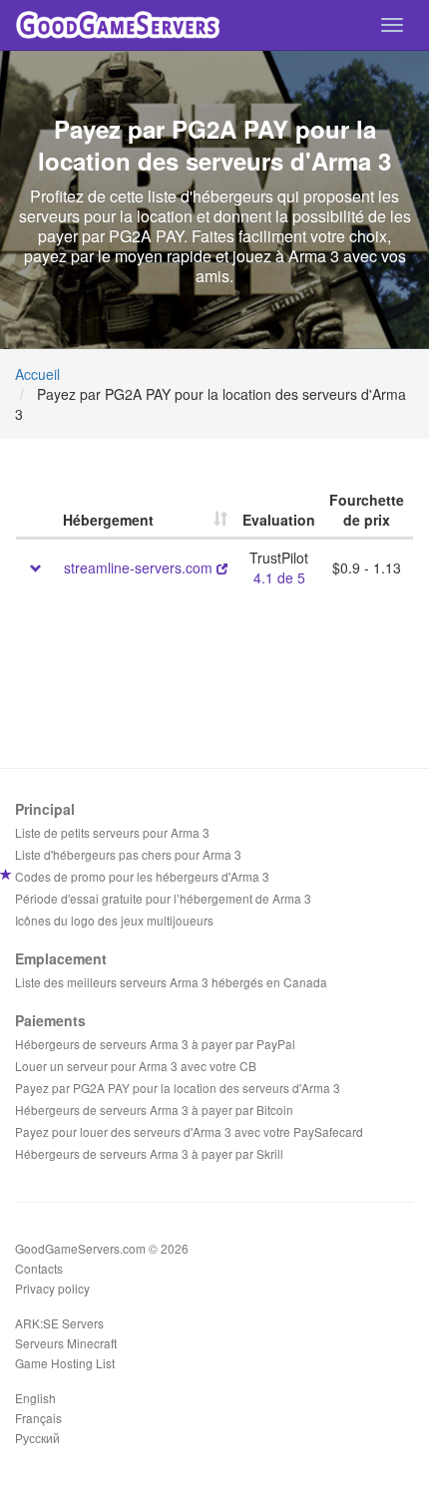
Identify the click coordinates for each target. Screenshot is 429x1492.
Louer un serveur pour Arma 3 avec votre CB (135, 1065)
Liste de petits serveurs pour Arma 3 (112, 832)
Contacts (39, 1268)
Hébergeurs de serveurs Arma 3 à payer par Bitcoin (154, 1109)
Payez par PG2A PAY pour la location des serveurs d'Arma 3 (177, 1087)
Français (38, 1417)
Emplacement (61, 958)
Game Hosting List (65, 1362)
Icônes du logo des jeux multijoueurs (114, 920)
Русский (37, 1437)
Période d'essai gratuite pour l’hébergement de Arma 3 (163, 898)
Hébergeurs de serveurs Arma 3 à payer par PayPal (155, 1043)
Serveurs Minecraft (66, 1342)
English (35, 1397)
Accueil (37, 374)
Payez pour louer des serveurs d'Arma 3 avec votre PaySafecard (189, 1131)
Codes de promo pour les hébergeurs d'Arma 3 (142, 876)
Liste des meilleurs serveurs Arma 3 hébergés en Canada (171, 981)
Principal (45, 809)
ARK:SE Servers (59, 1322)
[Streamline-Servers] (221, 567)
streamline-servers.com (138, 567)
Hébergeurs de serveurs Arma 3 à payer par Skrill (149, 1153)
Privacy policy (52, 1288)
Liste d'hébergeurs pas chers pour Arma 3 (128, 854)
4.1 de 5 (279, 577)
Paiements (50, 1020)
